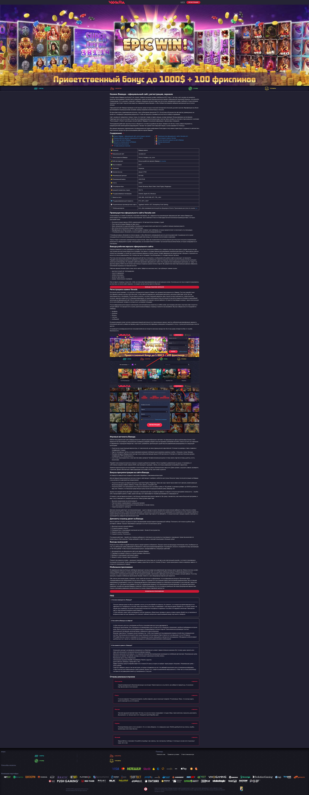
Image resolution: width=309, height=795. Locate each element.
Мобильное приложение (154, 591)
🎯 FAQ (158, 144)
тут (196, 208)
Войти (183, 2)
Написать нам (161, 754)
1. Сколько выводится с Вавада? (121, 600)
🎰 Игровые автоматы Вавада (121, 140)
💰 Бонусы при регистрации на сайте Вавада (170, 140)
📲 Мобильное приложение (120, 144)
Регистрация (193, 2)
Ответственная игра (187, 754)
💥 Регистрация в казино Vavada (166, 138)
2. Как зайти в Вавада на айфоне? (122, 620)
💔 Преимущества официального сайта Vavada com (172, 136)
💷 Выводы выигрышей (163, 142)
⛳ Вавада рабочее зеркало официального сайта (127, 138)
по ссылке (163, 161)
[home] (117, 2)
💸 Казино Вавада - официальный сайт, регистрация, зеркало (131, 136)
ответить (194, 681)
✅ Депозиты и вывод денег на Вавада (124, 142)
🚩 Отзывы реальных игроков (121, 146)
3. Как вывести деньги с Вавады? (121, 645)
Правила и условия (173, 754)
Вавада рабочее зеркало (154, 287)
